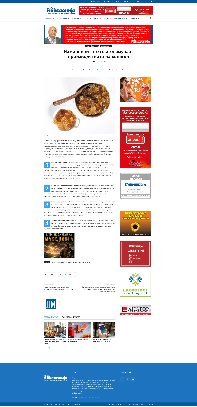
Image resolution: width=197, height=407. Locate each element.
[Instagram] (148, 1)
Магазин (46, 336)
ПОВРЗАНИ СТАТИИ (52, 317)
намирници (60, 262)
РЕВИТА (132, 1)
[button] (150, 19)
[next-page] (48, 347)
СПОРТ (106, 18)
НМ (94, 61)
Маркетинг (119, 404)
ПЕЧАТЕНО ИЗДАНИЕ (122, 1)
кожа (53, 262)
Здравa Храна (95, 46)
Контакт (151, 404)
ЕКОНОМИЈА (76, 18)
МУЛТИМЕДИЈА (119, 18)
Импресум (111, 404)
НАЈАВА (138, 1)
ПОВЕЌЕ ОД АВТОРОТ (71, 317)
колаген (68, 262)
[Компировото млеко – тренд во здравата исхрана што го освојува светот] (55, 330)
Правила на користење (139, 404)
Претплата (127, 404)
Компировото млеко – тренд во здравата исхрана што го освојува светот (55, 341)
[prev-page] (45, 347)
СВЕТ (87, 18)
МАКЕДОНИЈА (62, 18)
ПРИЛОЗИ (133, 18)
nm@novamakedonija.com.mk (89, 397)
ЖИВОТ (97, 18)
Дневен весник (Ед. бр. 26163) (81, 262)
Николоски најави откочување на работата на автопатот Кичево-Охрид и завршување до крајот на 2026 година (98, 289)
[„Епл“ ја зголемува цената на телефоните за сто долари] (104, 330)
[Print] (75, 274)
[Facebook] (145, 1)
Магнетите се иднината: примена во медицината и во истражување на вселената (60, 288)
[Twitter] (65, 274)
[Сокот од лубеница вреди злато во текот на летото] (79, 330)
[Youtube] (151, 1)
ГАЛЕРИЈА (49, 18)
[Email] (70, 274)
